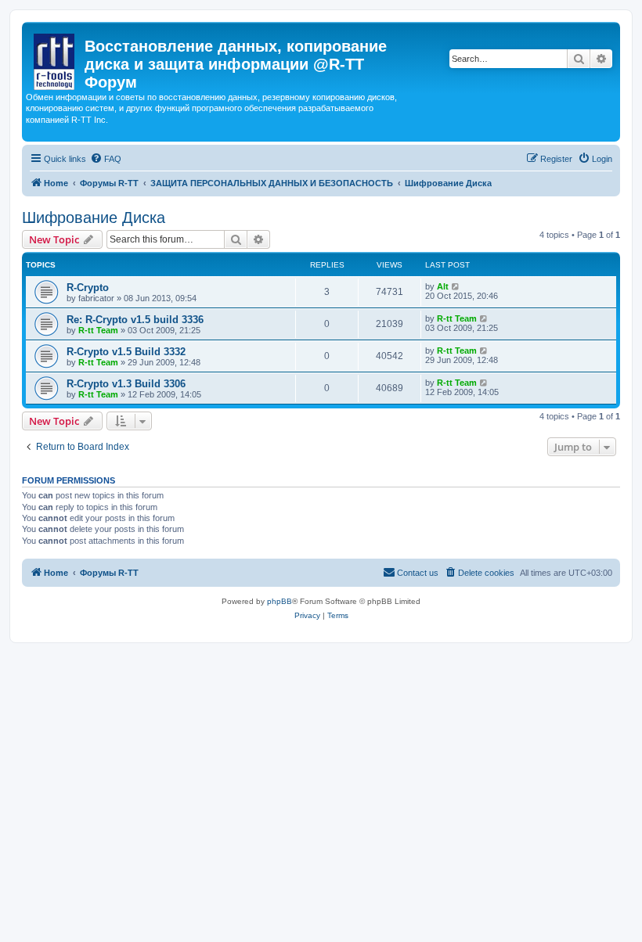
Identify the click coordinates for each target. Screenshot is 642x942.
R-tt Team (98, 330)
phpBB (279, 601)
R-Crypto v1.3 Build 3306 (126, 384)
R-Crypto (88, 287)
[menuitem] (105, 158)
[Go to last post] (456, 286)
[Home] (55, 59)
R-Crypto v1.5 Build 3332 (126, 352)
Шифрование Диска (93, 217)
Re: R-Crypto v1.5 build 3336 (135, 319)
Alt (443, 286)
